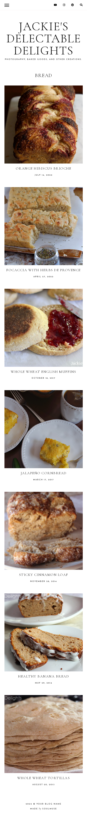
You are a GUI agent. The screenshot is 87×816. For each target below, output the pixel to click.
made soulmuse (43, 809)
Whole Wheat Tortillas (43, 778)
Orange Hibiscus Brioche (43, 168)
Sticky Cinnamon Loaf (43, 574)
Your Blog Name (48, 804)
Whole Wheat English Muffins (43, 371)
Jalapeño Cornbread (44, 473)
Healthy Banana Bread (43, 676)
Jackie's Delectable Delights (43, 38)
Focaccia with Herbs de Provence (43, 270)
